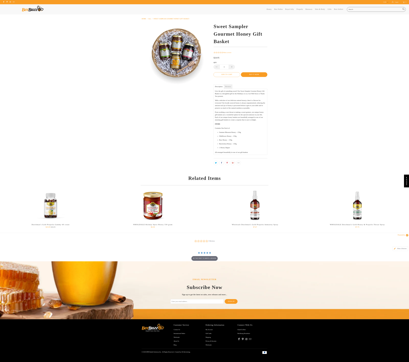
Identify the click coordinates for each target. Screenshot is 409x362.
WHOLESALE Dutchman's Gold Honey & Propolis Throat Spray (357, 206)
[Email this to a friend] (238, 163)
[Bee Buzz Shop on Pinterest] (7, 2)
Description (219, 86)
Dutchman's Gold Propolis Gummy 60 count (50, 206)
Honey (269, 9)
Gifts (329, 9)
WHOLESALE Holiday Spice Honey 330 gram (152, 206)
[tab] (400, 248)
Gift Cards (208, 333)
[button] (406, 181)
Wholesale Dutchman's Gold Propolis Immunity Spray (255, 206)
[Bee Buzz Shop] (32, 8)
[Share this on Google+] (232, 163)
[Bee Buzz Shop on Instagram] (10, 2)
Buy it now (254, 74)
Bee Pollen (278, 9)
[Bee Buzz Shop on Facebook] (3, 2)
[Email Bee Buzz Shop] (13, 2)
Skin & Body (320, 9)
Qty (215, 62)
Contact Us (177, 329)
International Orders (179, 333)
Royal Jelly (289, 9)
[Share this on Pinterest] (227, 163)
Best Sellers (338, 9)
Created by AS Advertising (182, 352)
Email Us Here (242, 329)
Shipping (208, 337)
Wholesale (177, 337)
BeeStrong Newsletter (244, 333)
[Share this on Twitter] (216, 163)
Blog (175, 345)
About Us (176, 341)
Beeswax (308, 9)
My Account (209, 329)
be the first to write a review (204, 258)
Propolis (300, 9)
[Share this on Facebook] (221, 163)
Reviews (228, 86)
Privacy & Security (211, 341)
